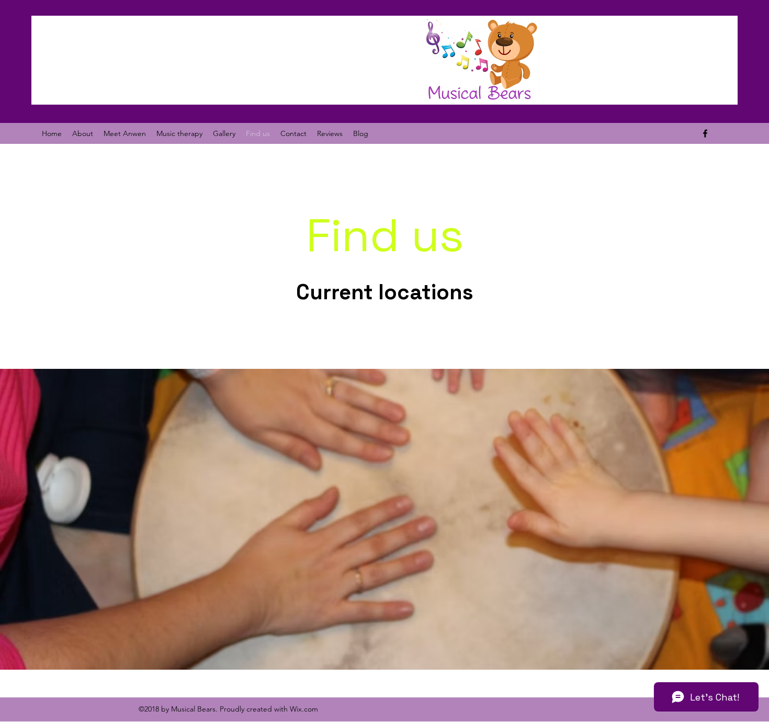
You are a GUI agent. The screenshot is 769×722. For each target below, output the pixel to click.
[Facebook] (705, 133)
